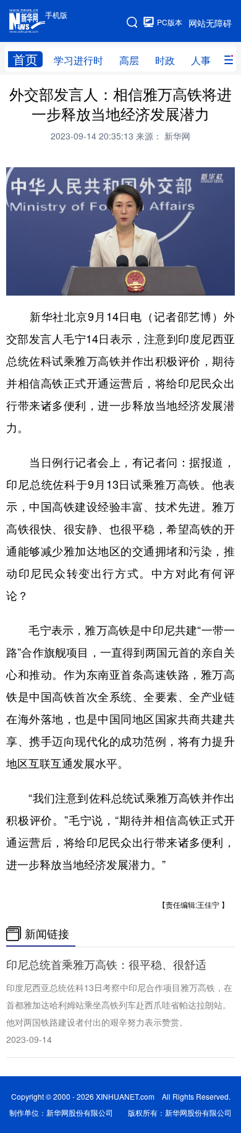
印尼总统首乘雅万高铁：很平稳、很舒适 (106, 965)
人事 (201, 60)
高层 (129, 60)
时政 (165, 60)
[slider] (190, 283)
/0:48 (59, 283)
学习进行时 (78, 60)
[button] (17, 282)
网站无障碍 (210, 23)
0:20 (40, 283)
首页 (25, 59)
